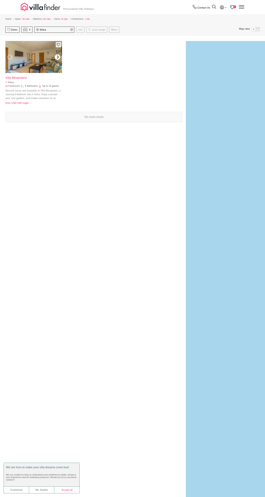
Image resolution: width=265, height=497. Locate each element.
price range (98, 29)
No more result (94, 116)
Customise (16, 489)
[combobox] (56, 30)
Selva (11, 82)
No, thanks (42, 489)
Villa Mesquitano (16, 77)
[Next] (57, 57)
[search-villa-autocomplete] (214, 7)
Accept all (66, 489)
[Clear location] (71, 29)
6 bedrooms (14, 86)
